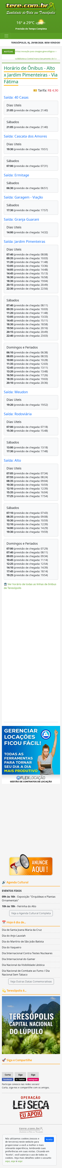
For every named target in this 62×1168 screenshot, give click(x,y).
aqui (7, 1161)
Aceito (49, 1139)
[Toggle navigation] (6, 36)
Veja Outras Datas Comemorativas (31, 981)
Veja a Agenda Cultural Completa (31, 913)
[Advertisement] (31, 623)
